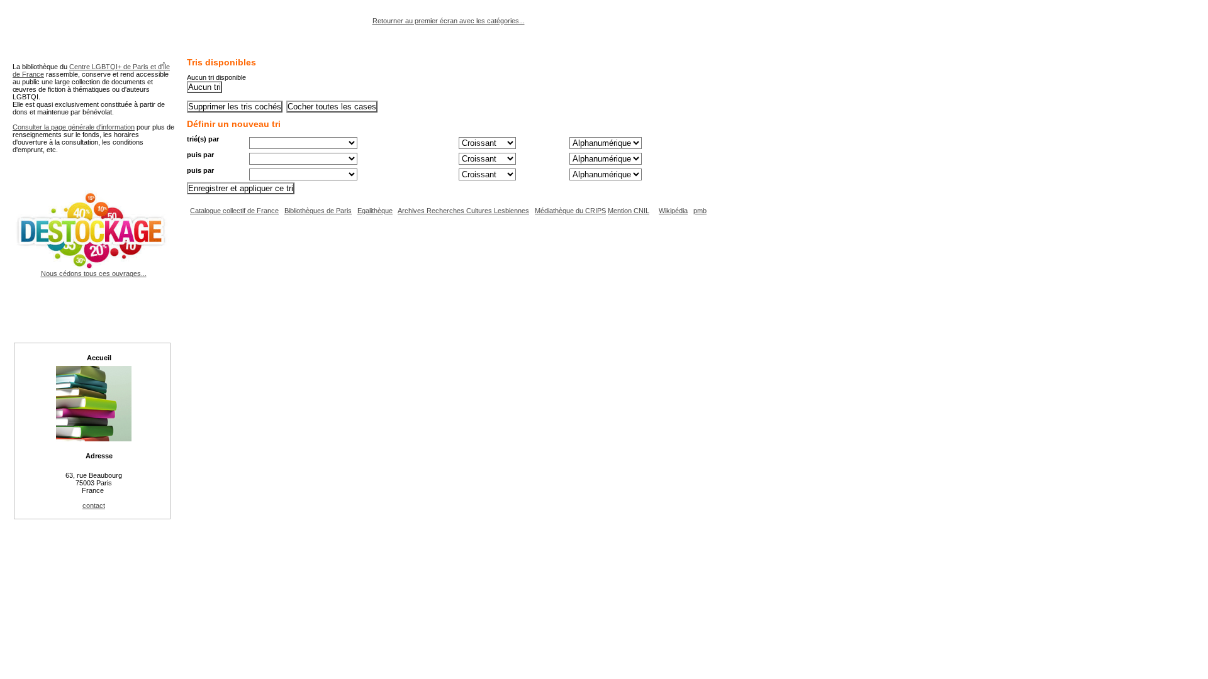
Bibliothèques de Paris (318, 210)
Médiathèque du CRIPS (570, 210)
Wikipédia (673, 210)
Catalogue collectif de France (234, 210)
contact (93, 505)
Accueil (99, 358)
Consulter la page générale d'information (74, 127)
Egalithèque (375, 210)
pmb (700, 210)
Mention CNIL (628, 210)
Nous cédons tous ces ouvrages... (94, 273)
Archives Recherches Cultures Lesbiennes (463, 210)
